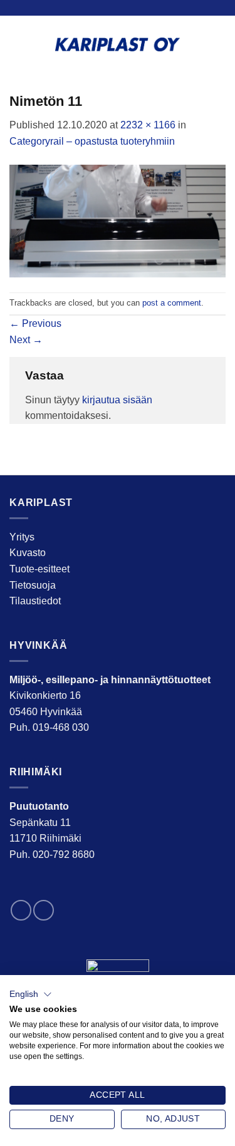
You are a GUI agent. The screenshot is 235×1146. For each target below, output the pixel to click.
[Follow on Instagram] (21, 910)
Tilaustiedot (35, 601)
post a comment (171, 302)
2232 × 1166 (147, 125)
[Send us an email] (43, 910)
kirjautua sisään (117, 400)
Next (26, 339)
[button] (30, 994)
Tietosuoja (32, 585)
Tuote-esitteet (39, 569)
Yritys (21, 537)
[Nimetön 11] (117, 220)
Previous (35, 323)
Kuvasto (27, 552)
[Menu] (218, 44)
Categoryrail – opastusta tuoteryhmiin (92, 141)
